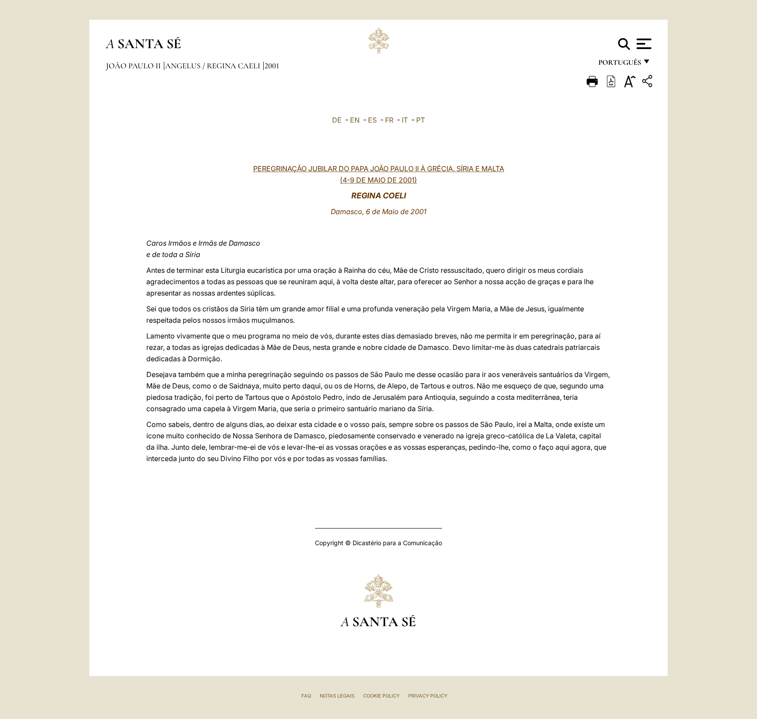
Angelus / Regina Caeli (213, 65)
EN (355, 120)
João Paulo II (134, 65)
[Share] (648, 82)
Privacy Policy (427, 696)
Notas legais (337, 696)
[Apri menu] (642, 43)
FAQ (306, 696)
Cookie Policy (381, 696)
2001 (272, 65)
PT (420, 120)
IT (405, 120)
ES (372, 120)
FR (389, 120)
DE (337, 120)
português (619, 64)
